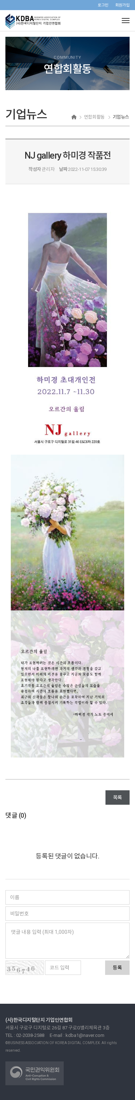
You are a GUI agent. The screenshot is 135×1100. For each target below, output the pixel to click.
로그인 (103, 5)
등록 (117, 968)
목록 (117, 797)
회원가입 (122, 5)
